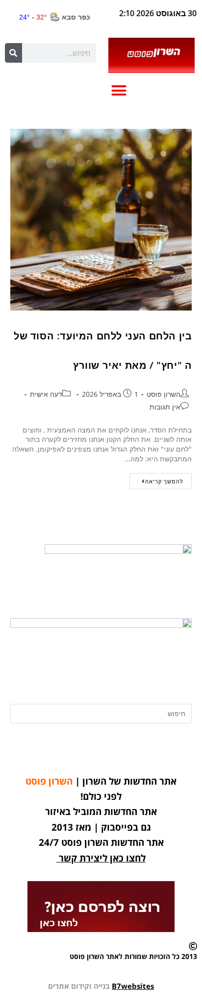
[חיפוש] (13, 53)
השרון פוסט (163, 394)
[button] (119, 90)
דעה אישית (46, 394)
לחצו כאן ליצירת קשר (102, 858)
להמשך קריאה (156, 479)
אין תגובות (165, 406)
